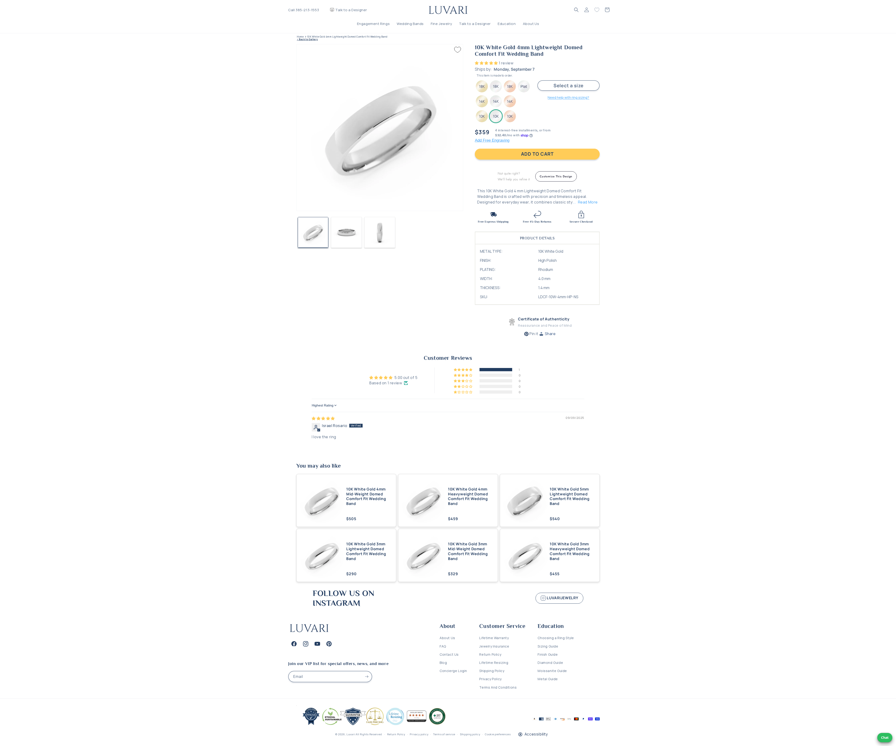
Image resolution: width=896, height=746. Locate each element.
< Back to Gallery (307, 39)
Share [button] (550, 333)
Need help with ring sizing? (568, 97)
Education (507, 23)
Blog (443, 662)
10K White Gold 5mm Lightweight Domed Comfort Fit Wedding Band (569, 496)
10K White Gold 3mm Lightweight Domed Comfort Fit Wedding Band (366, 551)
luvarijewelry (562, 597)
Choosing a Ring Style (556, 638)
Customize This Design (556, 176)
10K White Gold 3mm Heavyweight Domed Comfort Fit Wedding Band (570, 551)
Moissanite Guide (552, 671)
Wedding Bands (410, 23)
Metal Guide (548, 679)
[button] (576, 10)
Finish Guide (548, 654)
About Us (531, 23)
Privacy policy (419, 734)
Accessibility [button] (536, 734)
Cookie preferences (498, 734)
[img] (323, 418)
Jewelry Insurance (494, 646)
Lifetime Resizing (493, 662)
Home (300, 36)
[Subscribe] (366, 676)
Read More (588, 202)
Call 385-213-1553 (303, 9)
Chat (885, 737)
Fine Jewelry (441, 23)
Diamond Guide (550, 662)
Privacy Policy (490, 679)
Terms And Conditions (498, 687)
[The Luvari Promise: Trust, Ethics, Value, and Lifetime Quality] (372, 725)
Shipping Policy (491, 671)
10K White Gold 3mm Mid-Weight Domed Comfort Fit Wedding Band (468, 551)
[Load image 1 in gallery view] (313, 232)
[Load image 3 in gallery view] (379, 232)
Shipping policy (470, 734)
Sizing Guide (548, 646)
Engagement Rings (373, 23)
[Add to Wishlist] (457, 49)
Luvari (350, 734)
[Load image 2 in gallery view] (346, 232)
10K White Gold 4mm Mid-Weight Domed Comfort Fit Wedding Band (366, 496)
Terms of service (444, 734)
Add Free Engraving (492, 140)
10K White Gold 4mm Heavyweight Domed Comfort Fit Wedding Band (468, 496)
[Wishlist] (597, 10)
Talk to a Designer (351, 9)
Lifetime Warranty (494, 638)
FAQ (443, 646)
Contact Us (449, 654)
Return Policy (490, 654)
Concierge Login (453, 671)
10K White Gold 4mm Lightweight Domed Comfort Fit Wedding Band (347, 36)
